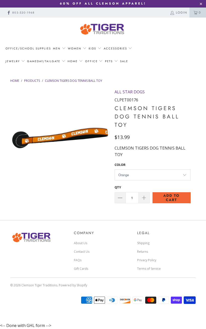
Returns (142, 251)
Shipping (143, 243)
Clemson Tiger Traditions (39, 285)
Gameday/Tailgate (44, 61)
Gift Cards (81, 269)
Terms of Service (149, 269)
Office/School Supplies (28, 48)
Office (92, 61)
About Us (80, 243)
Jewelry (13, 61)
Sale (124, 61)
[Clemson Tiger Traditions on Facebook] (8, 12)
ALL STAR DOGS (130, 92)
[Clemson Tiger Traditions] (103, 29)
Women (75, 48)
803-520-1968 (23, 13)
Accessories (115, 48)
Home (73, 61)
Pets (109, 61)
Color (120, 164)
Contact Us (81, 251)
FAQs (77, 260)
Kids (92, 48)
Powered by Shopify (73, 285)
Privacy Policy (146, 260)
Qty (118, 187)
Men (57, 48)
